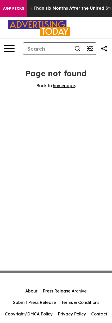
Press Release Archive (65, 291)
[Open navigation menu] (9, 48)
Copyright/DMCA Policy (29, 313)
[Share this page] (104, 48)
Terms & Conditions (80, 302)
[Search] (77, 49)
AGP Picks (13, 8)
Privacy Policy (72, 313)
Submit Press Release (34, 302)
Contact (99, 313)
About (31, 291)
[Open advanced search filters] (90, 49)
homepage (64, 85)
